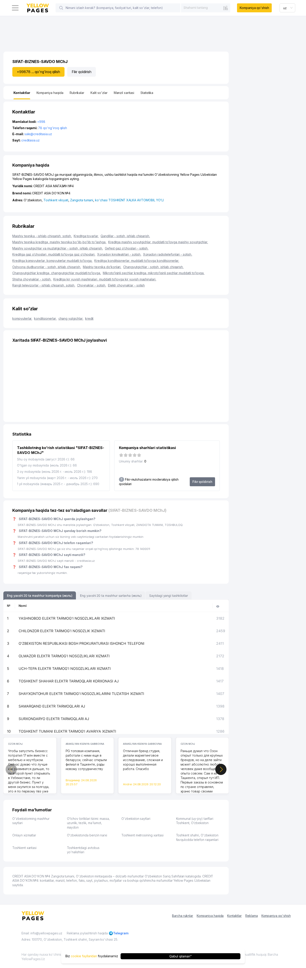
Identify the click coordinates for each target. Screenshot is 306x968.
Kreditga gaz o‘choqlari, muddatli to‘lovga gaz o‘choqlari (53, 254)
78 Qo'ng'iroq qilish (52, 128)
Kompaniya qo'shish (254, 8)
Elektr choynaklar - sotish (126, 285)
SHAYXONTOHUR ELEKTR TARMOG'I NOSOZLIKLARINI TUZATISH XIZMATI (81, 693)
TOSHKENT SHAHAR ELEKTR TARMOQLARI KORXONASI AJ (69, 681)
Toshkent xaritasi (24, 848)
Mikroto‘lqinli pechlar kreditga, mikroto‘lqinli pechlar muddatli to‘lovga (154, 273)
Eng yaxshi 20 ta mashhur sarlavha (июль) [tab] (111, 595)
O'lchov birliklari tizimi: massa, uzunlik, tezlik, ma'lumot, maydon (88, 823)
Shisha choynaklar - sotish (32, 279)
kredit (89, 318)
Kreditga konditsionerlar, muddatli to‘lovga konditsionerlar (136, 261)
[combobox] (205, 7)
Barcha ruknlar (182, 916)
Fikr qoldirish (81, 71)
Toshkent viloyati (55, 200)
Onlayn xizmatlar (24, 835)
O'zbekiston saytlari (135, 818)
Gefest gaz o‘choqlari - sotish (127, 248)
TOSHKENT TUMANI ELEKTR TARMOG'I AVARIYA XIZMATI (67, 731)
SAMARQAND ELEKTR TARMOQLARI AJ (52, 706)
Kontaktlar (234, 916)
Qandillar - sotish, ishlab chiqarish (125, 236)
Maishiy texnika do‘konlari (102, 267)
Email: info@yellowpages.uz (42, 933)
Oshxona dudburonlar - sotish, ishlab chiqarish (46, 267)
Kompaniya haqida (210, 916)
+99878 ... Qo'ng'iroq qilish (38, 71)
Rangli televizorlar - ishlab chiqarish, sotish (43, 285)
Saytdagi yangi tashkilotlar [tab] (168, 595)
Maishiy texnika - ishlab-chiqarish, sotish (42, 236)
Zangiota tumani (81, 200)
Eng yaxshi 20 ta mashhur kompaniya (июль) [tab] (39, 595)
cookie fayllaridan (84, 956)
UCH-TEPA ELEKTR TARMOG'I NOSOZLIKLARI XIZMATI (65, 668)
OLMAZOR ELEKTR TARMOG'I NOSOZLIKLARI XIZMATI (64, 656)
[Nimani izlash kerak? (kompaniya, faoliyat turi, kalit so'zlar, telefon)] (61, 8)
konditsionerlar (45, 318)
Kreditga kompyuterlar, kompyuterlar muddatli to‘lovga (52, 261)
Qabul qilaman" (180, 956)
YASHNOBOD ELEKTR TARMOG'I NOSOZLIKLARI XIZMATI (67, 618)
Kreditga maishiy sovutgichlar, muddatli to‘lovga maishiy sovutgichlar (158, 242)
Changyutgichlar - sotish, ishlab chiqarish (153, 267)
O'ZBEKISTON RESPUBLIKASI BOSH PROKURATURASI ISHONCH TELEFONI (81, 643)
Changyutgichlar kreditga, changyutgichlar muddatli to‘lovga (56, 273)
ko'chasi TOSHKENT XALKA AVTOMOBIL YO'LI (129, 200)
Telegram (121, 933)
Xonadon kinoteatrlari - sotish (119, 254)
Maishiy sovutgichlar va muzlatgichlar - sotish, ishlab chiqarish (57, 248)
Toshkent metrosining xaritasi (142, 835)
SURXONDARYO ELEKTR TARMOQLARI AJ (54, 718)
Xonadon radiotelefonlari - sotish (167, 254)
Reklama (251, 916)
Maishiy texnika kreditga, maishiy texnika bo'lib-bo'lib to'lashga (59, 242)
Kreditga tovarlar (86, 236)
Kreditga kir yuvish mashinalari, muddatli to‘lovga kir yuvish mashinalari (104, 279)
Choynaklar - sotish (91, 285)
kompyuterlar (22, 318)
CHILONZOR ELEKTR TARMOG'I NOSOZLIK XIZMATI (62, 631)
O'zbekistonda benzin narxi (87, 835)
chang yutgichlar (70, 318)
